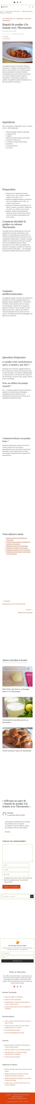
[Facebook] (14, 2)
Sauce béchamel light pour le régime (14, 1032)
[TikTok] (20, 2)
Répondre (7, 831)
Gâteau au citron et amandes (12, 1057)
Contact (8, 1094)
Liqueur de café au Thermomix (13, 999)
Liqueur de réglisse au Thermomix (14, 997)
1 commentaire (6, 38)
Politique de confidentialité (17, 1098)
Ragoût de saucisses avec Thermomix (18, 550)
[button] (29, 7)
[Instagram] (17, 2)
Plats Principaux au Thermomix (12, 11)
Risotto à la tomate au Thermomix (17, 548)
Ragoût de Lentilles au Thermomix (17, 546)
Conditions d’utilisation (21, 1094)
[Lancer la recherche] (32, 896)
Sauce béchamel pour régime (12, 1030)
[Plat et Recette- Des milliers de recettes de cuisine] (5, 7)
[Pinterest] (20, 986)
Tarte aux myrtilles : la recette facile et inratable (17, 1049)
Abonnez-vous (17, 961)
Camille (6, 36)
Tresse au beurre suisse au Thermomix (16, 751)
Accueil (2, 11)
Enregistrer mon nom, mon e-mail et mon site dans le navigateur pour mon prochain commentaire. (18, 880)
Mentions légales (17, 1096)
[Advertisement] (17, 102)
